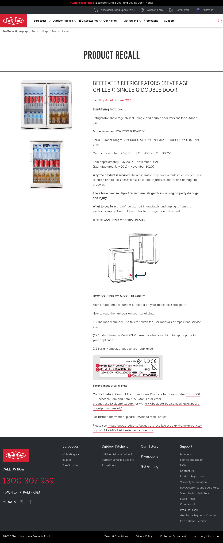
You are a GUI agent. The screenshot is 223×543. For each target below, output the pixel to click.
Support (186, 446)
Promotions (149, 456)
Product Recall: (87, 3)
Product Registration (192, 476)
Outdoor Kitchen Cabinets (117, 454)
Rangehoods (109, 465)
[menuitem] (39, 21)
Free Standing (70, 465)
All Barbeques (70, 454)
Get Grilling (149, 467)
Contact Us (187, 471)
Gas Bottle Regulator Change (198, 515)
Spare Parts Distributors (194, 493)
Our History (149, 446)
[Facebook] (32, 502)
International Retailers (193, 521)
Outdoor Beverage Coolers (118, 460)
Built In (66, 460)
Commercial (183, 10)
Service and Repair (191, 460)
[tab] (139, 483)
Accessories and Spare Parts (117, 10)
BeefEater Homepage (15, 31)
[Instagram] (23, 502)
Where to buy (155, 10)
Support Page (40, 31)
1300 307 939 (28, 481)
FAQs (183, 465)
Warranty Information (193, 482)
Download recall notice (151, 417)
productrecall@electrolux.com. (113, 404)
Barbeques (70, 446)
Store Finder (187, 499)
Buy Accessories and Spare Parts (199, 487)
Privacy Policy (144, 536)
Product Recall (189, 510)
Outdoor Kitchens (115, 446)
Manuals (185, 454)
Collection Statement (173, 536)
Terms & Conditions (116, 536)
